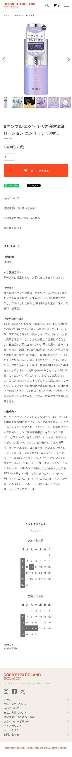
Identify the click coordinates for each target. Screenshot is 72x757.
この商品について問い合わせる (22, 218)
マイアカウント (13, 725)
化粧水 (31, 15)
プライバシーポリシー (17, 721)
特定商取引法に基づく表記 (19, 208)
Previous (4, 59)
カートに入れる (40, 171)
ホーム (6, 15)
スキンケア (19, 15)
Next (68, 59)
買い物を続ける (13, 228)
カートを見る (11, 730)
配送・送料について (15, 703)
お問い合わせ (11, 734)
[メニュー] (66, 5)
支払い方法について (15, 712)
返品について (11, 198)
